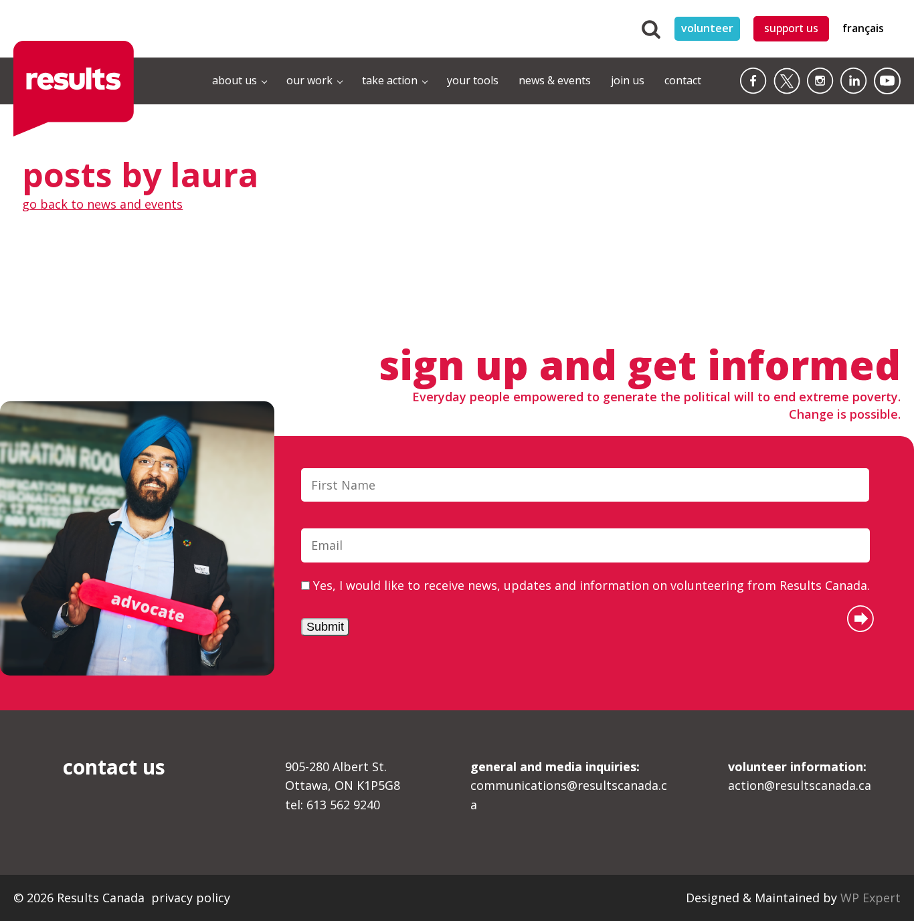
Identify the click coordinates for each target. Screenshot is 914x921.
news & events (555, 80)
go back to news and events (102, 204)
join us (627, 80)
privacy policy (190, 898)
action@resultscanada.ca (799, 776)
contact (682, 80)
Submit (325, 626)
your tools (472, 80)
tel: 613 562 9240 (332, 805)
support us (791, 28)
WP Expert (870, 898)
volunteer (707, 28)
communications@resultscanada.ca (568, 785)
